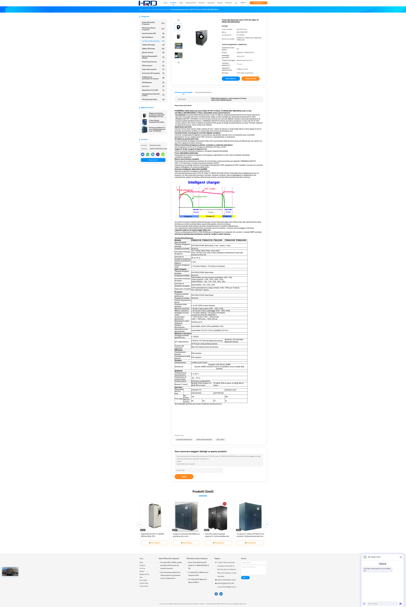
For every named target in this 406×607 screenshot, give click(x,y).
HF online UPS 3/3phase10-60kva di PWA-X (197, 581)
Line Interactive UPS (153, 33)
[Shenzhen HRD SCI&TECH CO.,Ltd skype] (152, 154)
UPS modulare (153, 82)
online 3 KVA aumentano (204, 439)
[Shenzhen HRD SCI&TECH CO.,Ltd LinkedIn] (221, 594)
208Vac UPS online (153, 49)
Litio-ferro (153, 86)
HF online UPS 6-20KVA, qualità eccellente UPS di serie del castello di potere (171, 565)
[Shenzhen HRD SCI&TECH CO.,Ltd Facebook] (216, 594)
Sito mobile (143, 580)
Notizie (142, 571)
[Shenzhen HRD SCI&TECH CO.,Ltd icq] (163, 154)
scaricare (228, 3)
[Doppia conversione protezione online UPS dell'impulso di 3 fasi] (144, 115)
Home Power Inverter (153, 62)
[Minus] (400, 557)
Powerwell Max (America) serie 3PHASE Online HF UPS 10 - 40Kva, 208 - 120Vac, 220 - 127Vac (186, 536)
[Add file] (364, 603)
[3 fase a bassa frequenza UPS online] (144, 122)
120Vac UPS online (153, 45)
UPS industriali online (153, 99)
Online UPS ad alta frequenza (153, 23)
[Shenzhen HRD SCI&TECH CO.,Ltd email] (142, 154)
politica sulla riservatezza (144, 584)
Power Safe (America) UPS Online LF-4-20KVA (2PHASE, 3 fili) (198, 565)
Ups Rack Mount (153, 37)
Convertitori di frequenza (153, 73)
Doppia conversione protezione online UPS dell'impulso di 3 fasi (156, 114)
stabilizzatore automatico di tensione (153, 78)
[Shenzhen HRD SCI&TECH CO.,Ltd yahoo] (158, 154)
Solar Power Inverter (153, 69)
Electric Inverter (153, 52)
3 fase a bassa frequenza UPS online (156, 121)
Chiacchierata (153, 160)
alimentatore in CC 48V (153, 90)
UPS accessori (153, 65)
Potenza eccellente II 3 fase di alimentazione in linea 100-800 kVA (157, 129)
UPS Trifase (220, 439)
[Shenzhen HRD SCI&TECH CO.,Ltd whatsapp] (147, 154)
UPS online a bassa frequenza (153, 28)
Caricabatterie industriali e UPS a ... (153, 94)
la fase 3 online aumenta (153, 41)
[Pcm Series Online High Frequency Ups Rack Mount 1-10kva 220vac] (201, 37)
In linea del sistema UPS (184, 439)
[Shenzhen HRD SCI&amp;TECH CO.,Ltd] (148, 3)
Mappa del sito (145, 574)
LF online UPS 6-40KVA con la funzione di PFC (198, 574)
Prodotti (142, 565)
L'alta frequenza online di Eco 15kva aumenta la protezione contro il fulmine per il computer (170, 576)
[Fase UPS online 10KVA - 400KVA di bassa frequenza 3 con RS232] (154, 517)
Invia (184, 476)
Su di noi (142, 568)
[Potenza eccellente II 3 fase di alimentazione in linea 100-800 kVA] (144, 129)
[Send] (400, 603)
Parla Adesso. (258, 3)
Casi (141, 577)
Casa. (141, 562)
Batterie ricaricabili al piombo (153, 57)
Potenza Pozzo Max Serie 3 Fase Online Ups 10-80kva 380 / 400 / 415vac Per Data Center (249, 536)
